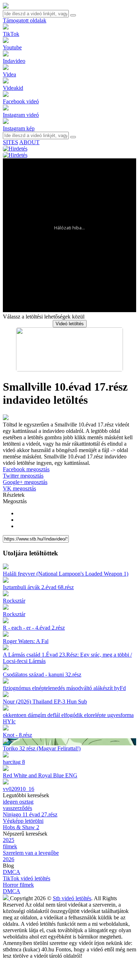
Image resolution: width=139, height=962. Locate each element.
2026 (8, 859)
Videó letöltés (70, 323)
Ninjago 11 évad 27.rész (30, 814)
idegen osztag (18, 802)
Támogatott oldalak (24, 20)
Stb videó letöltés (72, 898)
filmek (10, 846)
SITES (10, 142)
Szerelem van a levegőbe (31, 853)
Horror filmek (18, 885)
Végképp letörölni (23, 821)
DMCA (11, 872)
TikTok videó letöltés (26, 878)
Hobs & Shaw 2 (21, 827)
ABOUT (29, 142)
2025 (8, 840)
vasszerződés (17, 808)
